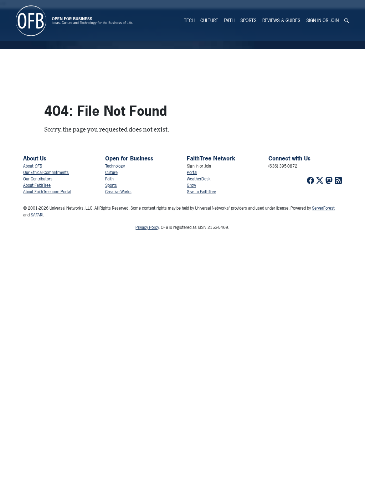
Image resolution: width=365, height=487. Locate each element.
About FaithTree (37, 185)
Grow (191, 185)
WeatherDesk (199, 179)
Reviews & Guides (281, 20)
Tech (189, 20)
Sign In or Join (322, 20)
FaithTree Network (211, 158)
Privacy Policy (147, 227)
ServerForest (323, 208)
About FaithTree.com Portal (47, 192)
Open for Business (129, 158)
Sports (248, 20)
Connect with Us (289, 158)
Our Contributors (37, 179)
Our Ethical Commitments (46, 172)
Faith (229, 20)
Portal (192, 172)
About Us (34, 158)
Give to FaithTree (201, 192)
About (32, 166)
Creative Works (118, 192)
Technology (115, 166)
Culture (209, 20)
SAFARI (37, 215)
